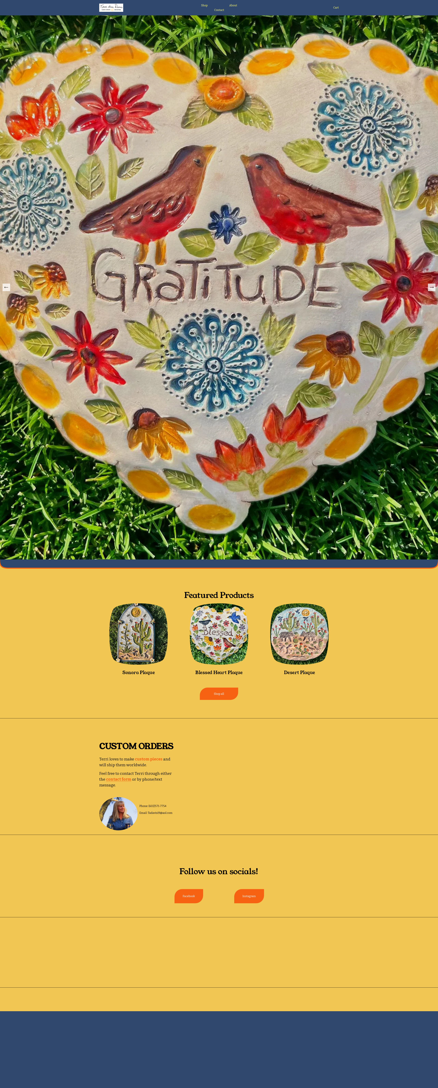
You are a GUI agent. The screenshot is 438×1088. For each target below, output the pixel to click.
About (233, 5)
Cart (336, 7)
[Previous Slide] (6, 287)
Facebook (189, 896)
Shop (204, 5)
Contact (219, 10)
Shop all (219, 693)
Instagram (249, 896)
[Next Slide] (431, 287)
